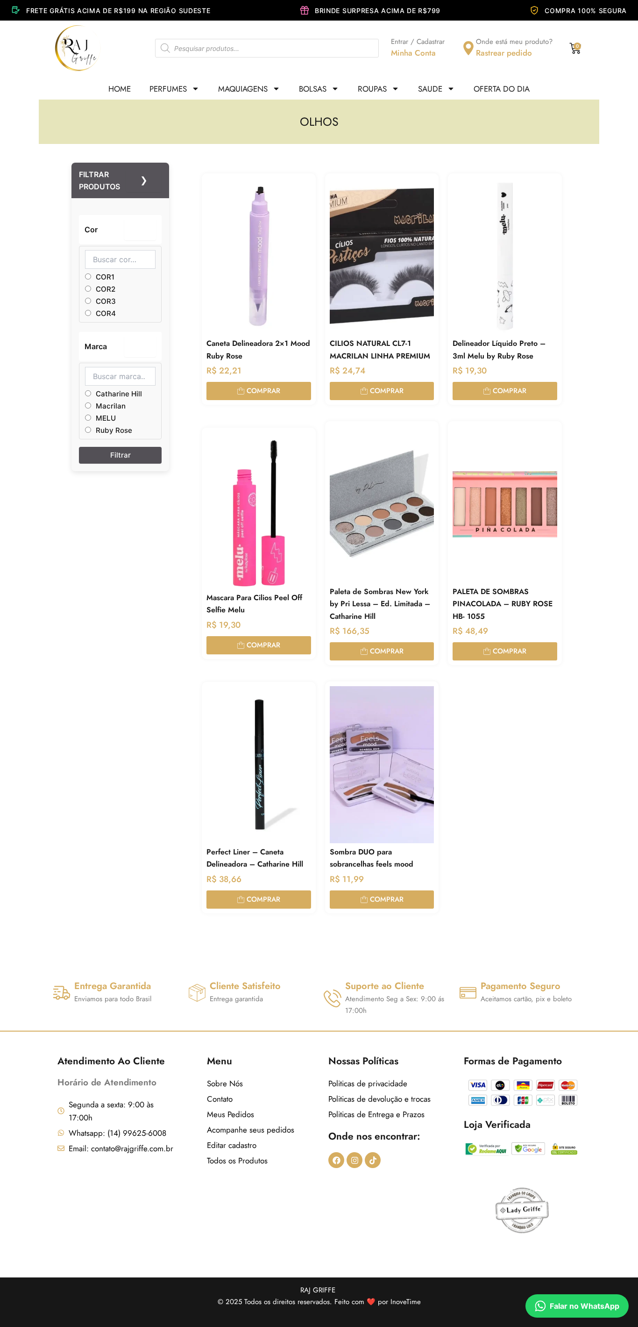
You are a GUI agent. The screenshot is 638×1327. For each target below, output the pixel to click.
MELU (105, 418)
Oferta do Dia (502, 88)
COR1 (104, 277)
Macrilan (110, 406)
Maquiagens (243, 88)
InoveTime (405, 1302)
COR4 (105, 313)
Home (119, 88)
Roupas (372, 88)
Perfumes (168, 88)
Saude (430, 88)
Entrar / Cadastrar (418, 41)
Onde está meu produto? (514, 41)
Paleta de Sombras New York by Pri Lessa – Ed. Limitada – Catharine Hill (380, 604)
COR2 (104, 289)
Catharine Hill (118, 393)
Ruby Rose (113, 430)
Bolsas (312, 88)
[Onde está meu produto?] (468, 48)
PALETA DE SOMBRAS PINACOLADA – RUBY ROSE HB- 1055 (503, 604)
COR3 (105, 301)
